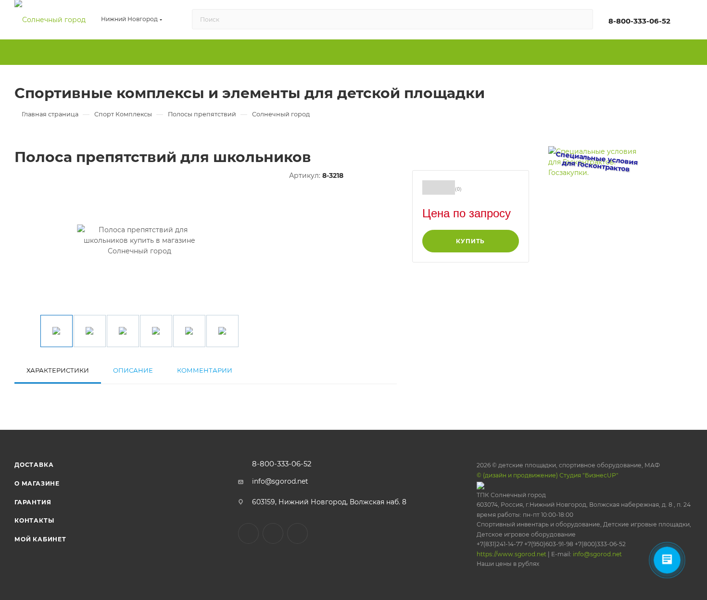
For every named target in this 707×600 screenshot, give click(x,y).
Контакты (34, 520)
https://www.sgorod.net (511, 554)
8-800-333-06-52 (639, 21)
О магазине (37, 483)
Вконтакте (248, 533)
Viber (273, 533)
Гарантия (32, 502)
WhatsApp (297, 533)
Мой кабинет (40, 539)
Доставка (33, 464)
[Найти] (581, 19)
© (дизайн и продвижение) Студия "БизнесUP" (548, 475)
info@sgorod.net (280, 481)
